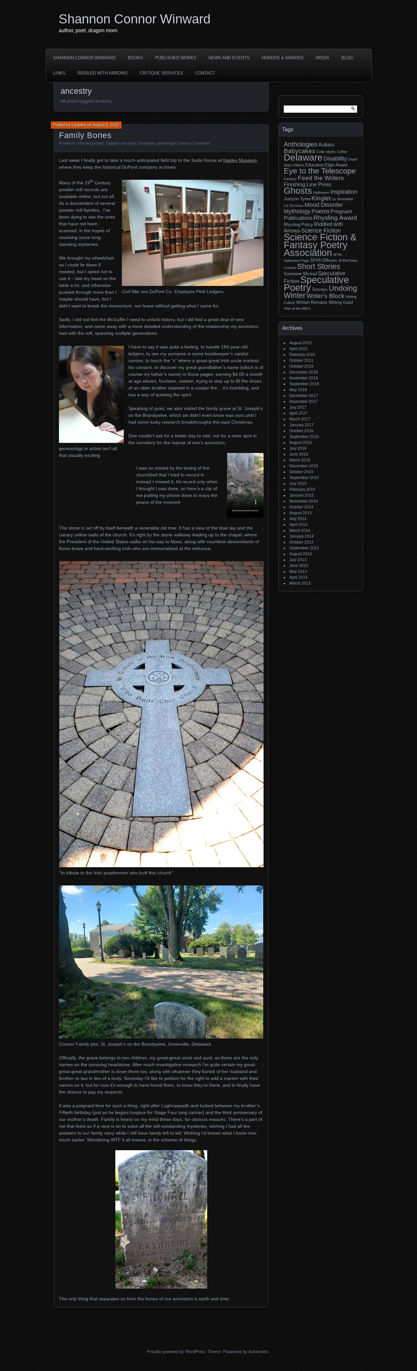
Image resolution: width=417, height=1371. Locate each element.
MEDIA (322, 57)
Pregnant (341, 211)
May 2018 (298, 390)
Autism (326, 145)
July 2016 (298, 448)
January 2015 (301, 495)
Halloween (321, 192)
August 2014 (300, 513)
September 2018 (304, 384)
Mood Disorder (324, 205)
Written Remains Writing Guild (324, 302)
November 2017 (303, 401)
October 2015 (301, 472)
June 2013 (298, 565)
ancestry (128, 143)
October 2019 (301, 366)
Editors (298, 165)
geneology (166, 143)
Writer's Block (326, 295)
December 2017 (303, 395)
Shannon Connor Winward (134, 19)
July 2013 (298, 560)
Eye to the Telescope (320, 171)
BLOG (347, 57)
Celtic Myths (326, 152)
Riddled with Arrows (103, 73)
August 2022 (300, 343)
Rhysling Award (335, 217)
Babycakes (299, 151)
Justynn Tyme (297, 198)
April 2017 (298, 413)
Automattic (258, 1351)
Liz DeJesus (294, 205)
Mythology (297, 211)
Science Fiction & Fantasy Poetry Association (320, 245)
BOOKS (135, 57)
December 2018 (303, 372)
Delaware (146, 143)
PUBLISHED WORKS (175, 57)
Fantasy (290, 179)
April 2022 (298, 348)
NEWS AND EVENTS (229, 57)
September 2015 (304, 477)
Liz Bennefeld (342, 199)
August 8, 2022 (106, 125)
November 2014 (303, 501)
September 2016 (304, 436)
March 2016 (299, 460)
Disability (335, 158)
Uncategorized (91, 143)
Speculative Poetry (316, 283)
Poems (320, 211)
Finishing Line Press (307, 184)
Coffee (342, 152)
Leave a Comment (193, 143)
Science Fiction (321, 230)
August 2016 (300, 442)
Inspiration (343, 192)
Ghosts (298, 191)
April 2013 (298, 577)
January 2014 (301, 536)
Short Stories (318, 266)
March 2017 (299, 419)
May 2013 (298, 571)
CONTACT (205, 73)
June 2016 (298, 454)
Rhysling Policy (298, 224)
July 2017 (298, 407)
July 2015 (298, 483)
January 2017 (301, 425)
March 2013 (299, 583)
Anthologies (300, 144)
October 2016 (301, 431)
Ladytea (79, 125)
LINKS (59, 73)
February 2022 (302, 354)
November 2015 (303, 466)
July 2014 (298, 518)
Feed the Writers (321, 178)
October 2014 (301, 507)
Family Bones (85, 135)
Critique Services (161, 73)
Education (314, 165)
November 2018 (303, 378)
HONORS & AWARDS (283, 57)
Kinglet (321, 198)
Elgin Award (336, 165)
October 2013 (301, 542)
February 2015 (302, 489)
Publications (298, 218)
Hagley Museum (240, 160)
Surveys (320, 289)
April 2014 (298, 524)
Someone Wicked (300, 273)
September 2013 (304, 548)
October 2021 (301, 360)
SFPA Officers (323, 260)
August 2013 (300, 554)
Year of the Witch (297, 308)
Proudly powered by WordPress (176, 1351)
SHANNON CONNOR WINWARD (84, 57)
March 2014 (299, 530)
